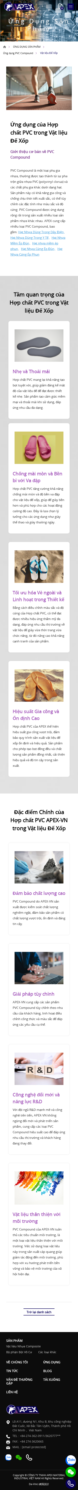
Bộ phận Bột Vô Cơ (19, 1352)
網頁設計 (44, 1484)
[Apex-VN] (19, 6)
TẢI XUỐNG (51, 1379)
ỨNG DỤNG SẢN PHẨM (27, 46)
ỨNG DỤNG (51, 1362)
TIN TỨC (12, 1371)
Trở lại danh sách (39, 1312)
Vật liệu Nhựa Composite (23, 1346)
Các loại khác (47, 1352)
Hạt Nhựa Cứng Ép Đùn (37, 249)
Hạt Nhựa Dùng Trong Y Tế (29, 237)
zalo (71, 1460)
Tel (71, 1483)
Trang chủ (4, 46)
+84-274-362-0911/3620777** (40, 1436)
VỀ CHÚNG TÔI (17, 1362)
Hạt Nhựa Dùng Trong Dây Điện (41, 232)
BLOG (47, 1371)
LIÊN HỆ (12, 1392)
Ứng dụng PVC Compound (18, 53)
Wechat (71, 1472)
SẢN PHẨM (14, 1340)
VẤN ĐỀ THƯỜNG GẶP (19, 1381)
